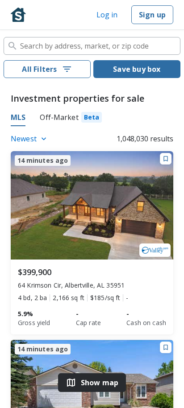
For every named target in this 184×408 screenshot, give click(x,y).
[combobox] (92, 46)
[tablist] (92, 118)
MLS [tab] (18, 117)
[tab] (71, 118)
